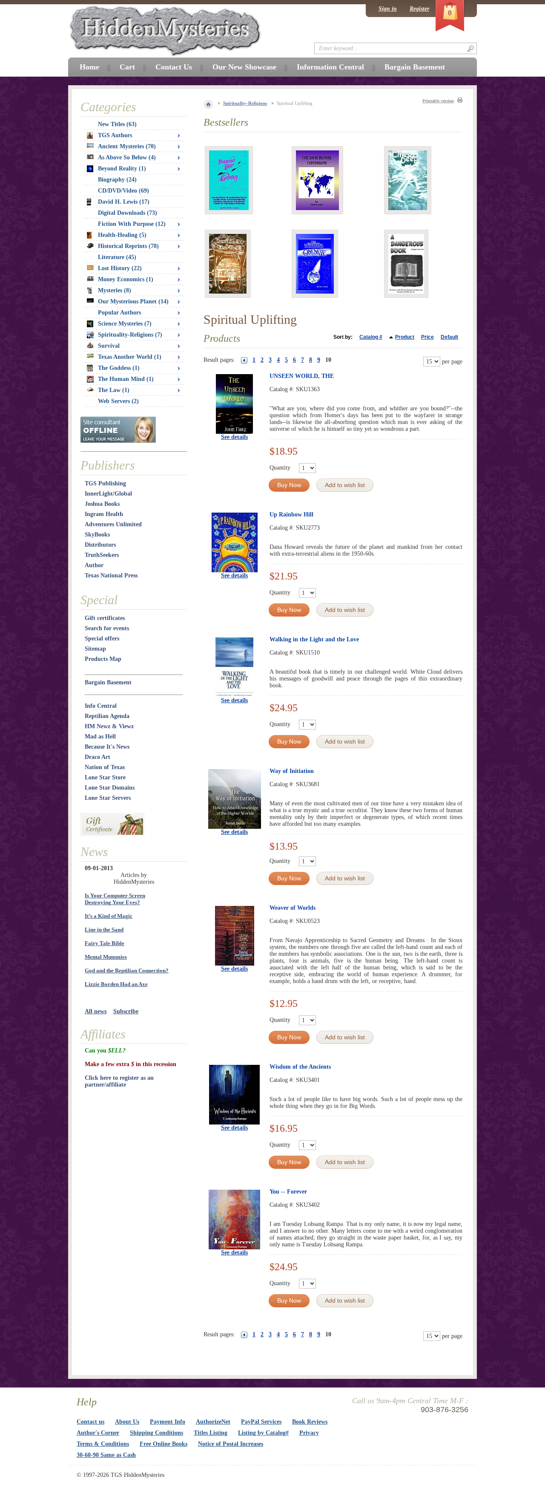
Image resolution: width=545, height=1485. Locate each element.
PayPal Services (261, 1422)
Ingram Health (104, 514)
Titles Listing (210, 1433)
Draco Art (97, 757)
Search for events (107, 628)
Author (94, 565)
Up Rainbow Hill (291, 514)
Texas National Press (111, 575)
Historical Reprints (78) (128, 246)
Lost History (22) (120, 268)
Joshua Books (102, 504)
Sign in (388, 9)
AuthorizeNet (213, 1422)
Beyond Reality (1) (122, 168)
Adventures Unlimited (113, 524)
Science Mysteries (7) (125, 323)
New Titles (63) (117, 124)
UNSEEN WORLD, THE (302, 376)
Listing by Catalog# (263, 1433)
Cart (127, 67)
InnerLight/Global (108, 493)
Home (89, 67)
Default (449, 337)
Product (404, 337)
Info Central (101, 706)
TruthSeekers (102, 555)
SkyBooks (97, 534)
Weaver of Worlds (293, 908)
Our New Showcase (244, 67)
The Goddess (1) (119, 368)
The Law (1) (113, 390)
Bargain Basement (108, 682)
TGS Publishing (105, 483)
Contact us (90, 1422)
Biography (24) (117, 179)
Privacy (309, 1433)
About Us (127, 1422)
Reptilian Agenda (107, 716)
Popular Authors (119, 312)
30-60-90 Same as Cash (106, 1455)
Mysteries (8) (114, 290)
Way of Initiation (292, 771)
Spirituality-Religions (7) (130, 335)
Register (419, 9)
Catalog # (370, 337)
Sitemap (95, 649)
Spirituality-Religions (245, 103)
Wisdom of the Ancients (300, 1067)
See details (234, 437)
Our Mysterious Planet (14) (133, 301)
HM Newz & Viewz (109, 726)
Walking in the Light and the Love (314, 639)
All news (95, 1011)
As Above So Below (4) (127, 157)
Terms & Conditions (103, 1444)
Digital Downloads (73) (127, 213)
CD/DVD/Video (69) (123, 190)
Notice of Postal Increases (230, 1444)
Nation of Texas (105, 767)
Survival (109, 346)
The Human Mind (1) (126, 379)
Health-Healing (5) (122, 235)
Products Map (103, 659)
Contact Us (173, 67)
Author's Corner (98, 1433)
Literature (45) (117, 257)
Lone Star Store (105, 777)
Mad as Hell (100, 736)
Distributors (100, 545)
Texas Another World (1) (129, 357)
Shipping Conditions (156, 1433)
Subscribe (125, 1011)
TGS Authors (115, 135)
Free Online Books (163, 1444)
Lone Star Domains (110, 787)
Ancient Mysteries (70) (127, 146)
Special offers (102, 638)
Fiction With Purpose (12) (132, 224)
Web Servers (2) (118, 401)
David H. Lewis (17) (123, 202)
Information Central (330, 67)
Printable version (438, 100)
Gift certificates (105, 618)
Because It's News (107, 747)
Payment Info (167, 1422)
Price (427, 337)
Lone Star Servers (108, 798)
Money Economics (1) (125, 279)
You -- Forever (288, 1191)
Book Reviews (309, 1422)
